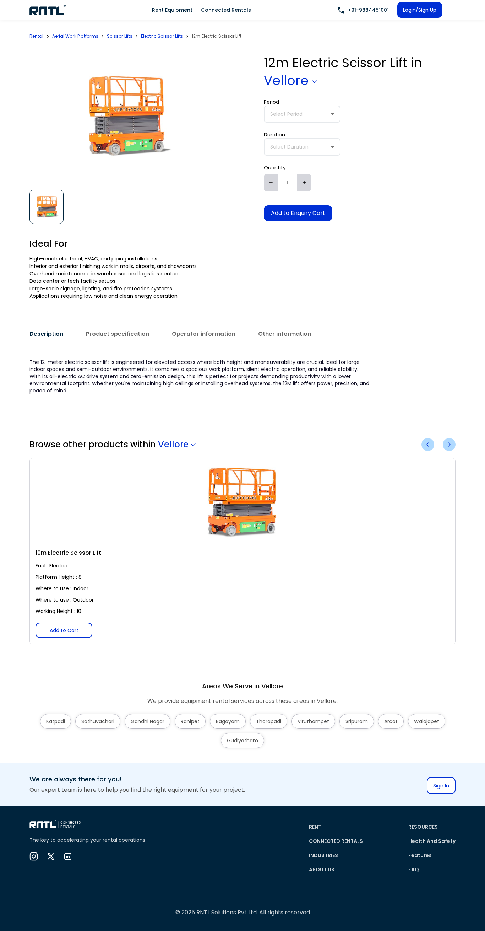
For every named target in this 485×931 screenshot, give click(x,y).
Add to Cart (64, 630)
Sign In (441, 785)
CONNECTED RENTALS (336, 841)
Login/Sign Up (419, 10)
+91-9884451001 (368, 10)
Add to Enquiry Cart (298, 213)
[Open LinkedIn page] (68, 856)
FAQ (413, 869)
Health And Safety (432, 841)
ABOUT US (321, 869)
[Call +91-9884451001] (341, 10)
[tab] (46, 334)
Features (420, 855)
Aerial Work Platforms (75, 36)
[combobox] (302, 114)
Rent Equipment (172, 10)
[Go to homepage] (47, 10)
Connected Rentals (226, 10)
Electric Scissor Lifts (162, 36)
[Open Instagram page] (33, 856)
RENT (315, 826)
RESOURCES (423, 826)
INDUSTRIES (323, 855)
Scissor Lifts (119, 36)
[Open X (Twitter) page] (51, 856)
